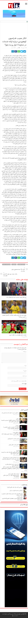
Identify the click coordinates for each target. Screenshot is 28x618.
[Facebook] (17, 616)
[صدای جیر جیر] (21, 51)
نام (25, 365)
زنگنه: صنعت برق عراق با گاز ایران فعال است (10, 274)
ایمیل (24, 371)
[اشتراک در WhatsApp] (18, 51)
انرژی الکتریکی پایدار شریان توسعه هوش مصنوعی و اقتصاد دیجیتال (12, 494)
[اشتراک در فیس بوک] (15, 51)
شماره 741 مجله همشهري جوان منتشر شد (18, 269)
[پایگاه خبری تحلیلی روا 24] (14, 4)
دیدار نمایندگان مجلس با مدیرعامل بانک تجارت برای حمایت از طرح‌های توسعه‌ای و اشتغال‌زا (10, 459)
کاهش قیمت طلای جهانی (14, 445)
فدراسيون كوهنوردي (21, 264)
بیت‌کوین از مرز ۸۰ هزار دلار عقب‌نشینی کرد (10, 413)
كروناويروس (14, 264)
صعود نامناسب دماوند (6, 264)
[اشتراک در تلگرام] (24, 51)
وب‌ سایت (24, 376)
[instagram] (14, 616)
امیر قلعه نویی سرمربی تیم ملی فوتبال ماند (16, 297)
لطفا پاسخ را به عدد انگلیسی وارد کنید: (18, 381)
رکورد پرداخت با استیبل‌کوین (13, 438)
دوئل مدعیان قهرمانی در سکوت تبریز (17, 335)
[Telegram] (13, 616)
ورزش (17, 47)
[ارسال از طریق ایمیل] (12, 51)
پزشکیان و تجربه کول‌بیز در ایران (16, 490)
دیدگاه (24, 351)
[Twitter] (16, 616)
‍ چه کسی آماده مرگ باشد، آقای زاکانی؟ (15, 487)
